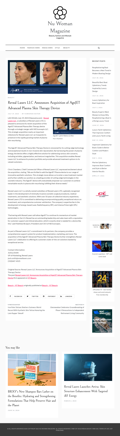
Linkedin (68, 296)
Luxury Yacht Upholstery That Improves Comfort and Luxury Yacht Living (101, 133)
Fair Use (95, 428)
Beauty (66, 48)
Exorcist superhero (98, 254)
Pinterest (52, 296)
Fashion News (33, 48)
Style (57, 48)
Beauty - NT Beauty (16, 285)
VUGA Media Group (84, 428)
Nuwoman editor (32, 114)
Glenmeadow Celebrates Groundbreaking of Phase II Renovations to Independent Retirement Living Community (67, 310)
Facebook (18, 296)
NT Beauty (32, 278)
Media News (47, 48)
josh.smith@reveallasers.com (19, 258)
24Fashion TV (97, 290)
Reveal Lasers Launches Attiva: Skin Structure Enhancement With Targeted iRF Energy (86, 391)
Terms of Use (104, 428)
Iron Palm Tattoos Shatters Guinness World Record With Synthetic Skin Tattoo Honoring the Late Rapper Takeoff (26, 310)
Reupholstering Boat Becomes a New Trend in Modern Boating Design (101, 70)
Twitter (35, 296)
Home (22, 48)
